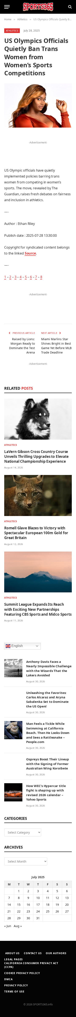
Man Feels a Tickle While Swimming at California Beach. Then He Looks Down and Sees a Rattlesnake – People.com (47, 732)
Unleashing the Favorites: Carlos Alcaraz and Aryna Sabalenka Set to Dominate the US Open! (47, 699)
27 (67, 911)
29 (18, 918)
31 (38, 918)
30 (28, 918)
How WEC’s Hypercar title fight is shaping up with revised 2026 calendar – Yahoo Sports (46, 792)
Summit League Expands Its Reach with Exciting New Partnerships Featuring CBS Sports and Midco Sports (38, 609)
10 (38, 898)
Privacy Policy (16, 985)
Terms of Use (14, 991)
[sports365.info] (38, 7)
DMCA (8, 979)
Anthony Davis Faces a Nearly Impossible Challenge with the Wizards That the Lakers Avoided (49, 668)
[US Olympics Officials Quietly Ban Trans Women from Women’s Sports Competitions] (38, 105)
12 (57, 898)
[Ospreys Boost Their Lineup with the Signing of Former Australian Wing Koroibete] (13, 766)
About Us (12, 953)
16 (28, 905)
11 (47, 898)
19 (57, 905)
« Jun (7, 926)
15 (18, 905)
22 (18, 911)
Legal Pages (13, 959)
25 (47, 911)
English (17, 646)
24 (38, 911)
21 (9, 911)
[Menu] (7, 7)
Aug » (18, 926)
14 (9, 905)
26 (57, 911)
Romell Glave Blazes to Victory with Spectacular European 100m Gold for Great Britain (36, 533)
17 (38, 905)
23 (28, 911)
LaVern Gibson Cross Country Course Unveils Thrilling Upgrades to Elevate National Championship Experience (36, 456)
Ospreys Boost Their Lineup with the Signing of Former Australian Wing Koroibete (47, 763)
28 (9, 918)
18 (47, 905)
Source (30, 253)
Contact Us (33, 953)
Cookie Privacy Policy (22, 973)
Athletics (12, 30)
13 (67, 898)
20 (67, 905)
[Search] (69, 7)
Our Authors (56, 953)
